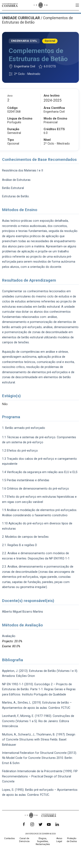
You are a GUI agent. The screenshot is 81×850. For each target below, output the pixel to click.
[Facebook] (24, 824)
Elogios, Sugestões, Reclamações (43, 841)
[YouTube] (49, 824)
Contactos (9, 838)
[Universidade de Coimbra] (10, 5)
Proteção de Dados (72, 840)
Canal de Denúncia (24, 840)
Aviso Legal (59, 840)
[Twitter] (40, 824)
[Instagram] (32, 824)
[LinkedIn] (57, 824)
